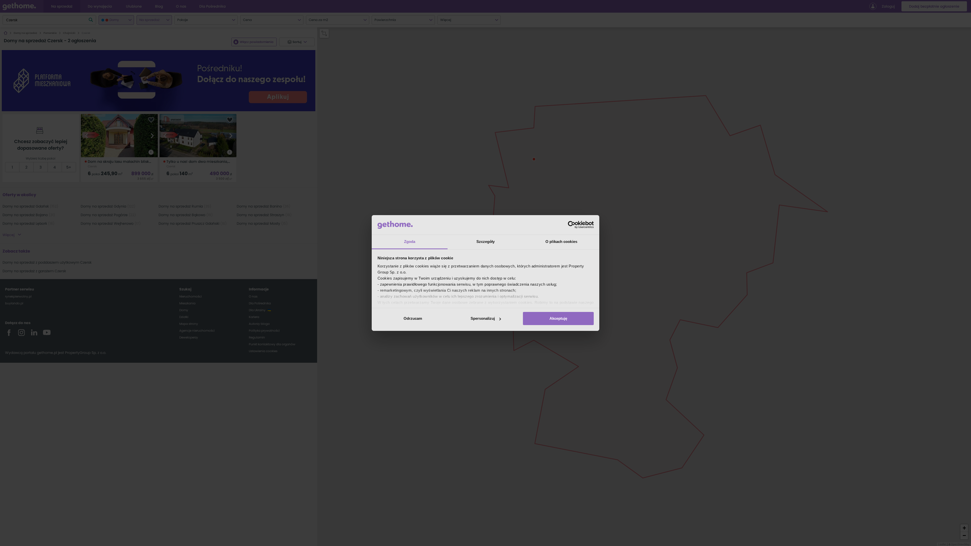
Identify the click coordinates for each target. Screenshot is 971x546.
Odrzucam (413, 318)
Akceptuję (558, 318)
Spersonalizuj (483, 318)
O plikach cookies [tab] (561, 241)
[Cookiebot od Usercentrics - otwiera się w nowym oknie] (571, 225)
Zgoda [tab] (409, 241)
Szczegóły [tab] (485, 241)
